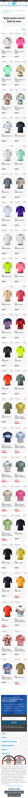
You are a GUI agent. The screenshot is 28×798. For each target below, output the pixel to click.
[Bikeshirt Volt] (7, 183)
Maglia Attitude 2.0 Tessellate (20, 80)
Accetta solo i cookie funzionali (14, 792)
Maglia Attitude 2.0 (7, 136)
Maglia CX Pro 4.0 (6, 332)
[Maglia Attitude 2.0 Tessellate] (20, 71)
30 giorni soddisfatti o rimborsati (16, 0)
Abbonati (14, 722)
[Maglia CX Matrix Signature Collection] (7, 495)
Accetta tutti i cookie (14, 795)
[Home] (2, 10)
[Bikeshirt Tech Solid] (20, 127)
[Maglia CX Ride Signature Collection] (7, 466)
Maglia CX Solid (6, 164)
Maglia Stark (5, 360)
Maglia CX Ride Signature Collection (7, 476)
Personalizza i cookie (14, 789)
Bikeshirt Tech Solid (20, 136)
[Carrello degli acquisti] (25, 3)
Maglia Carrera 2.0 (19, 677)
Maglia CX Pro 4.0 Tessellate (6, 108)
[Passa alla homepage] (14, 3)
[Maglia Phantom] (7, 239)
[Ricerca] (5, 3)
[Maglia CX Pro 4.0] (7, 324)
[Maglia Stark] (7, 352)
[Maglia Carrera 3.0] (20, 239)
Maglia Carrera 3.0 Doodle (6, 52)
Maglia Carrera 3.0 (19, 248)
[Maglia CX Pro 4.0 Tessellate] (7, 99)
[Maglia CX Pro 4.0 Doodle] (20, 43)
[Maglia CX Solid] (7, 155)
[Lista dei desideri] (22, 3)
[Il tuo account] (19, 3)
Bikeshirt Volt (5, 192)
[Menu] (2, 3)
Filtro (24, 29)
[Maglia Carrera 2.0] (20, 668)
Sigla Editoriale (18, 785)
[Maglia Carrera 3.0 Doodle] (7, 43)
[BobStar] (8, 3)
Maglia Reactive (19, 192)
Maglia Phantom (6, 248)
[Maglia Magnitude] (20, 211)
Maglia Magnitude (19, 220)
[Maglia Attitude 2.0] (7, 127)
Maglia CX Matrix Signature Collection (7, 505)
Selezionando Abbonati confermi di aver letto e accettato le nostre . (13, 727)
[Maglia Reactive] (20, 183)
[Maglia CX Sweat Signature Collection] (20, 611)
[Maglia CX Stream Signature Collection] (20, 408)
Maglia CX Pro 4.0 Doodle (19, 52)
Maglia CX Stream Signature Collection (20, 417)
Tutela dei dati (9, 785)
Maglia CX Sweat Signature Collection (20, 620)
